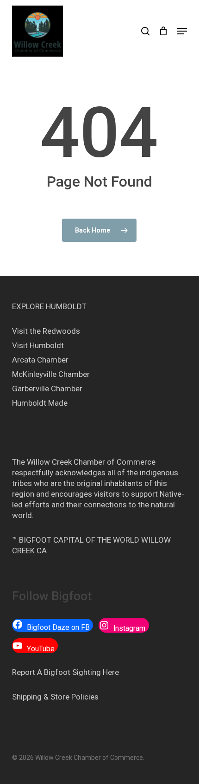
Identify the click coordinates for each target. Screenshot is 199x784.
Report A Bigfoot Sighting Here (65, 672)
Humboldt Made (40, 403)
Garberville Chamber (47, 388)
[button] (182, 31)
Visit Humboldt (38, 345)
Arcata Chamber (40, 359)
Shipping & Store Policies (55, 696)
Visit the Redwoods (46, 331)
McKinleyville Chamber (51, 374)
